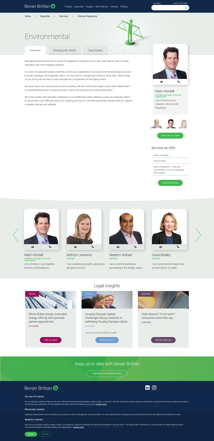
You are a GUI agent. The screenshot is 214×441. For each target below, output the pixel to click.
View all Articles (163, 340)
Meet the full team (170, 136)
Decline (45, 434)
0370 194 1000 (180, 3)
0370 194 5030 (179, 82)
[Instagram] (154, 387)
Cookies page (101, 404)
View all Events (107, 340)
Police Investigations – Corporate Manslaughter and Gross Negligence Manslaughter (169, 170)
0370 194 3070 (178, 247)
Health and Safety (161, 155)
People (68, 6)
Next (198, 235)
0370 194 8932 (135, 247)
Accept (31, 434)
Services (63, 16)
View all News (50, 340)
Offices (124, 6)
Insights (89, 6)
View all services (170, 183)
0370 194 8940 (93, 247)
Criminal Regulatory (87, 16)
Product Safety (160, 161)
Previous (16, 235)
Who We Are (101, 6)
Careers (114, 6)
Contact (157, 3)
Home (28, 16)
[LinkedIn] (147, 387)
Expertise (79, 6)
